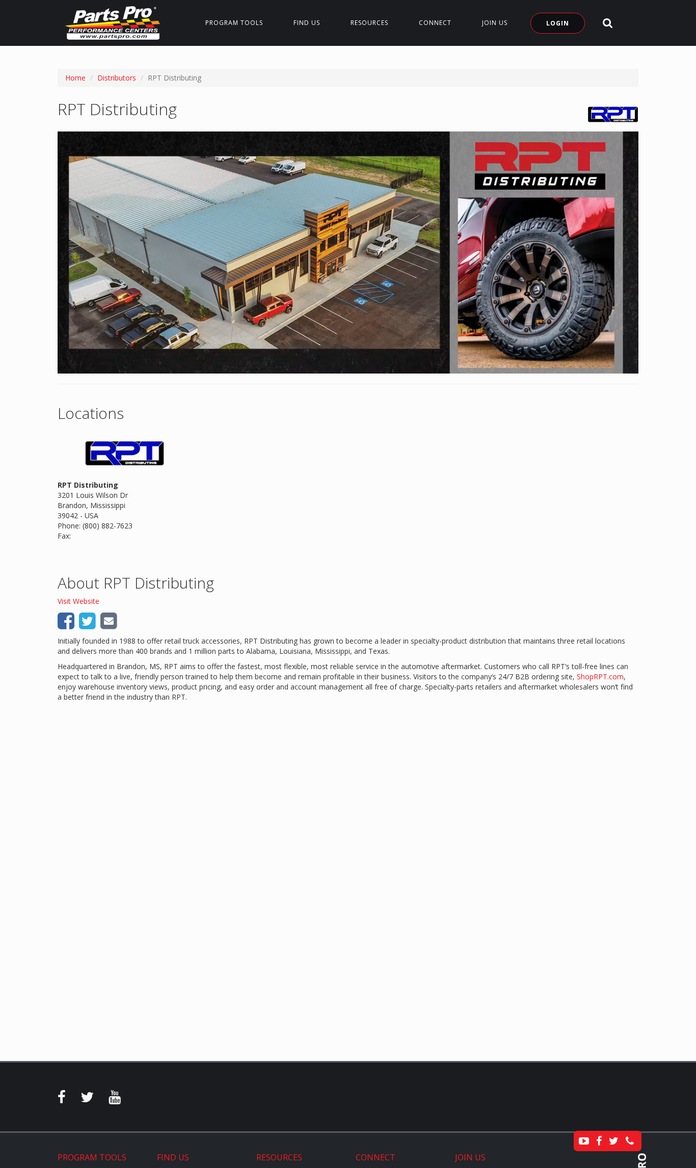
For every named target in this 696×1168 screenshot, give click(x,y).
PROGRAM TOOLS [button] (234, 22)
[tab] (100, 1157)
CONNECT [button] (435, 22)
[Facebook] (62, 1099)
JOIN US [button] (494, 22)
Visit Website (78, 601)
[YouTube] (115, 1099)
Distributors (116, 78)
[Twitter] (87, 1099)
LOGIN (557, 23)
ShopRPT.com (600, 676)
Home (75, 78)
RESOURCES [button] (369, 22)
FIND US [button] (306, 22)
